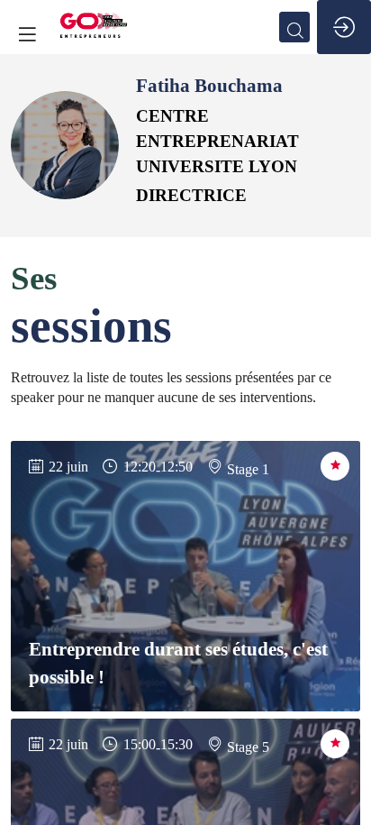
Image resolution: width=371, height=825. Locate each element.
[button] (27, 34)
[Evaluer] (335, 466)
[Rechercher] (294, 27)
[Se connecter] (344, 27)
